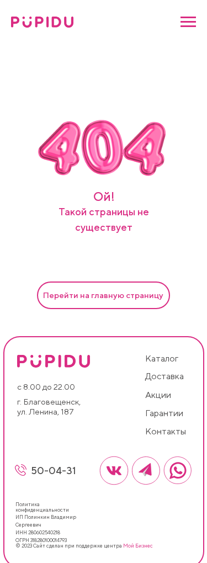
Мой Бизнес (138, 546)
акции (158, 395)
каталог (161, 358)
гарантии (164, 413)
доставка (164, 376)
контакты (165, 431)
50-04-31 (53, 470)
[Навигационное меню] (188, 22)
